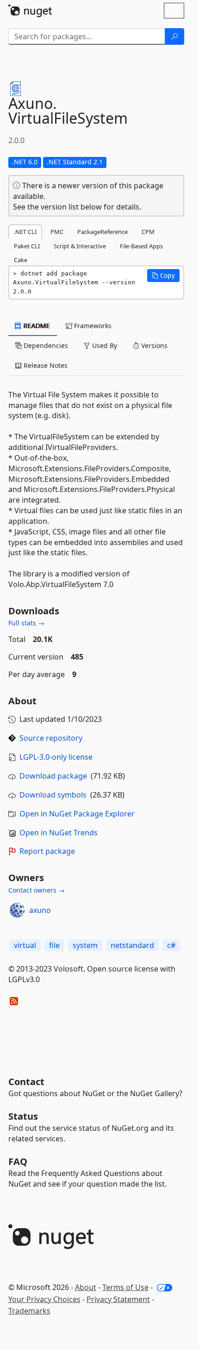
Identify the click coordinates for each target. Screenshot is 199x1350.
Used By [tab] (103, 345)
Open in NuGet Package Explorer (77, 814)
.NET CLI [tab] (25, 232)
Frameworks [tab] (92, 325)
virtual (25, 945)
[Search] (174, 36)
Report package (47, 851)
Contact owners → (36, 890)
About (85, 1287)
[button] (163, 275)
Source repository (50, 738)
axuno (40, 910)
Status (23, 1116)
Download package (53, 776)
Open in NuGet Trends (58, 833)
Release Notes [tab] (45, 365)
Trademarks (29, 1311)
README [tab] (36, 325)
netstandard (132, 945)
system (85, 945)
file (54, 945)
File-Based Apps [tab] (141, 246)
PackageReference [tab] (102, 232)
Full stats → (26, 622)
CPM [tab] (148, 232)
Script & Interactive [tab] (80, 246)
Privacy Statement (118, 1299)
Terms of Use (125, 1287)
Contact (26, 1081)
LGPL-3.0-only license (56, 757)
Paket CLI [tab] (27, 246)
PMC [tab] (56, 232)
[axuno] (17, 910)
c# (171, 945)
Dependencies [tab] (45, 345)
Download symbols (53, 795)
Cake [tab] (20, 260)
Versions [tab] (153, 345)
